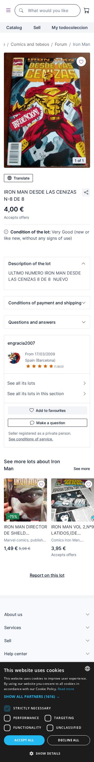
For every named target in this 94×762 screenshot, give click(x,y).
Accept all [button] (24, 740)
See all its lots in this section (35, 393)
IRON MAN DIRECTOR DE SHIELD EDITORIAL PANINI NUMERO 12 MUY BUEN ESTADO (25, 530)
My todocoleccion (70, 27)
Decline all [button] (68, 740)
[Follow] (81, 61)
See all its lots (21, 383)
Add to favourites (51, 410)
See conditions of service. (31, 439)
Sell (36, 27)
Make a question (50, 423)
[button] (47, 263)
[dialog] (47, 712)
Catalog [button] (14, 27)
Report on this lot (47, 575)
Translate (22, 178)
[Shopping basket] (87, 10)
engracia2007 (21, 343)
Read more (66, 689)
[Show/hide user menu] (7, 10)
